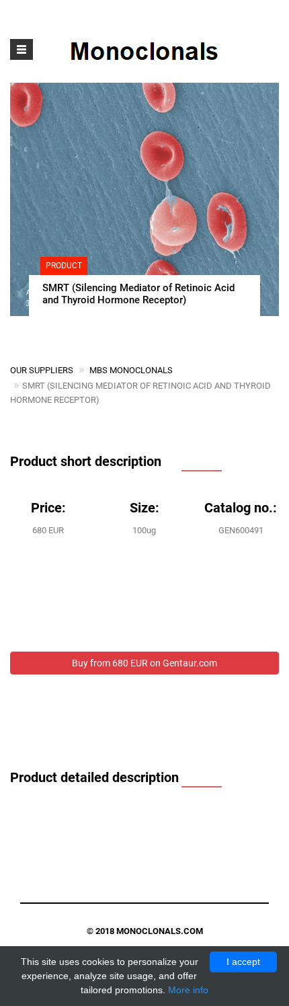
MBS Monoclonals (131, 370)
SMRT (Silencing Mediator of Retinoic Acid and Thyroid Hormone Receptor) (138, 294)
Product (64, 265)
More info (188, 989)
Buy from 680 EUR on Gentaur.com (144, 663)
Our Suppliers (41, 370)
